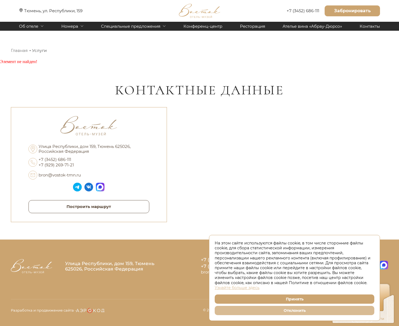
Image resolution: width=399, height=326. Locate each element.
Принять (294, 299)
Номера (69, 26)
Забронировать (352, 10)
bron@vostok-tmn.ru (60, 175)
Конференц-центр (202, 26)
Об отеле (28, 26)
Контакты (370, 26)
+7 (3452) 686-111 (303, 10)
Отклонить (295, 310)
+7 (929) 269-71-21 (56, 164)
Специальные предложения (130, 26)
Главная (19, 50)
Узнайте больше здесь (237, 287)
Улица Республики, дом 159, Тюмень (109, 266)
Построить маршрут (88, 206)
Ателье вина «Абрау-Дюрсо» (312, 26)
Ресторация (252, 26)
